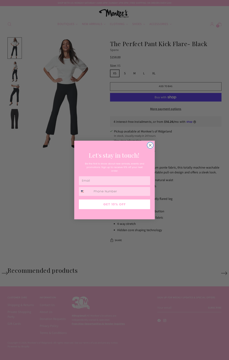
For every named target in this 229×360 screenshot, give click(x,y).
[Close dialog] (150, 145)
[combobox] (85, 191)
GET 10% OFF (114, 204)
